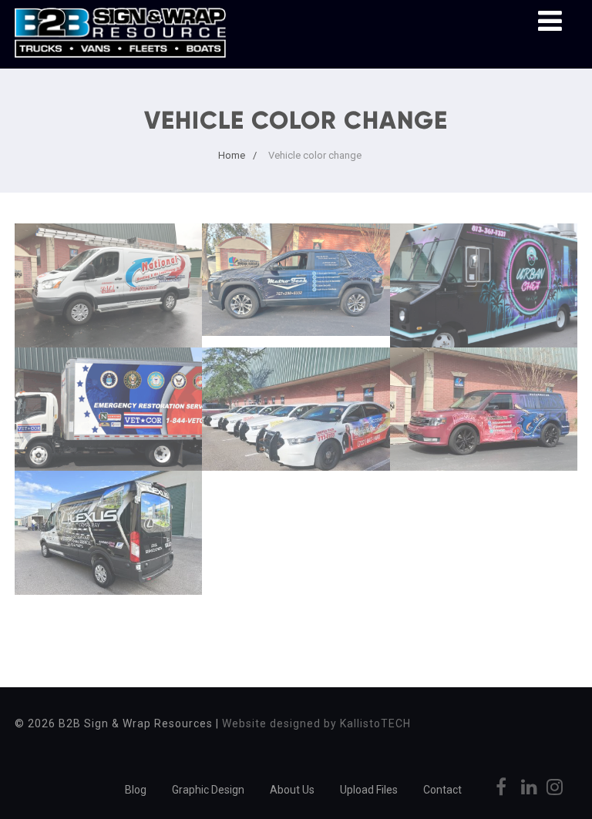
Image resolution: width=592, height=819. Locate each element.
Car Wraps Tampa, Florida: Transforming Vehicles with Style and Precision (108, 547)
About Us (292, 790)
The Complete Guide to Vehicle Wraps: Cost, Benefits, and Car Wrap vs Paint (296, 289)
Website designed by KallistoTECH (316, 723)
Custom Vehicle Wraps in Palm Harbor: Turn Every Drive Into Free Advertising (108, 300)
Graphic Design (208, 790)
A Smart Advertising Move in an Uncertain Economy (296, 405)
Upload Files (369, 790)
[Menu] (550, 21)
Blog (135, 790)
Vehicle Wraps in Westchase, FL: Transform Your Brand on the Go (483, 414)
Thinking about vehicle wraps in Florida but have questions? (483, 291)
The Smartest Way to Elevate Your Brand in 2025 (108, 405)
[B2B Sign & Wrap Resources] (120, 61)
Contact (442, 790)
